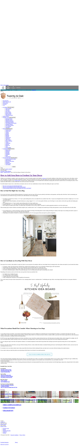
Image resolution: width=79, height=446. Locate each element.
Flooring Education (6, 157)
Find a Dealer (8, 111)
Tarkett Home (8, 137)
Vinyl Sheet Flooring (9, 125)
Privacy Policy (22, 435)
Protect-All (7, 145)
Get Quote (7, 110)
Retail (6, 155)
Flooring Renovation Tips (6, 370)
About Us (34, 90)
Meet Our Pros (8, 114)
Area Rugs (7, 127)
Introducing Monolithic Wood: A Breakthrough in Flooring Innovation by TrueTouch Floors (24, 399)
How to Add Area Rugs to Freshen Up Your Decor (21, 175)
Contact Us (2, 421)
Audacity (7, 133)
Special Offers (8, 147)
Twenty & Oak (17, 180)
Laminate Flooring (9, 124)
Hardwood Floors (8, 118)
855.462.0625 (5, 100)
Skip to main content (4, 85)
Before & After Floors (9, 161)
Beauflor (7, 134)
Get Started (5, 107)
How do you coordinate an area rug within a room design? (14, 187)
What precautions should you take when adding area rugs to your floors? (17, 188)
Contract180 (7, 143)
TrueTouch (7, 138)
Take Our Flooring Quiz (6, 375)
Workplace (7, 154)
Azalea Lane (7, 131)
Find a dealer (5, 102)
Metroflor (7, 135)
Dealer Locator (3, 426)
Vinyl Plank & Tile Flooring (10, 123)
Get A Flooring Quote (5, 381)
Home (1, 172)
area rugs (44, 178)
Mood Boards (8, 160)
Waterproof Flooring (9, 120)
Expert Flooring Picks (5, 371)
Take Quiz (7, 109)
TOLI (6, 146)
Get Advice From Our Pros (6, 377)
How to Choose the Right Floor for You (9, 387)
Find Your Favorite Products (7, 376)
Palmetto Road (8, 129)
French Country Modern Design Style (10, 394)
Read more (2, 389)
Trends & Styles (7, 172)
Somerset (7, 136)
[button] (10, 107)
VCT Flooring (8, 126)
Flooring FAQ (8, 163)
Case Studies (7, 164)
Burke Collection (8, 140)
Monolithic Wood (8, 119)
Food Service (8, 156)
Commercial (5, 148)
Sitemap (4, 432)
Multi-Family (8, 149)
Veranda (7, 132)
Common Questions (5, 386)
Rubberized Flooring (9, 121)
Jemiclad (7, 144)
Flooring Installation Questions (7, 385)
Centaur (7, 142)
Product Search (6, 116)
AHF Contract (8, 139)
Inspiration (7, 162)
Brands (4, 128)
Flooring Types (6, 117)
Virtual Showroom (9, 115)
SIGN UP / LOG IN (7, 101)
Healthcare (7, 151)
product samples (8, 168)
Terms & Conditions (14, 435)
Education (7, 152)
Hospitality (7, 153)
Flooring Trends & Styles (6, 369)
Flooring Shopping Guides (10, 158)
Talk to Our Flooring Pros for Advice (39, 354)
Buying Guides (8, 112)
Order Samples (8, 108)
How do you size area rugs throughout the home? (12, 185)
